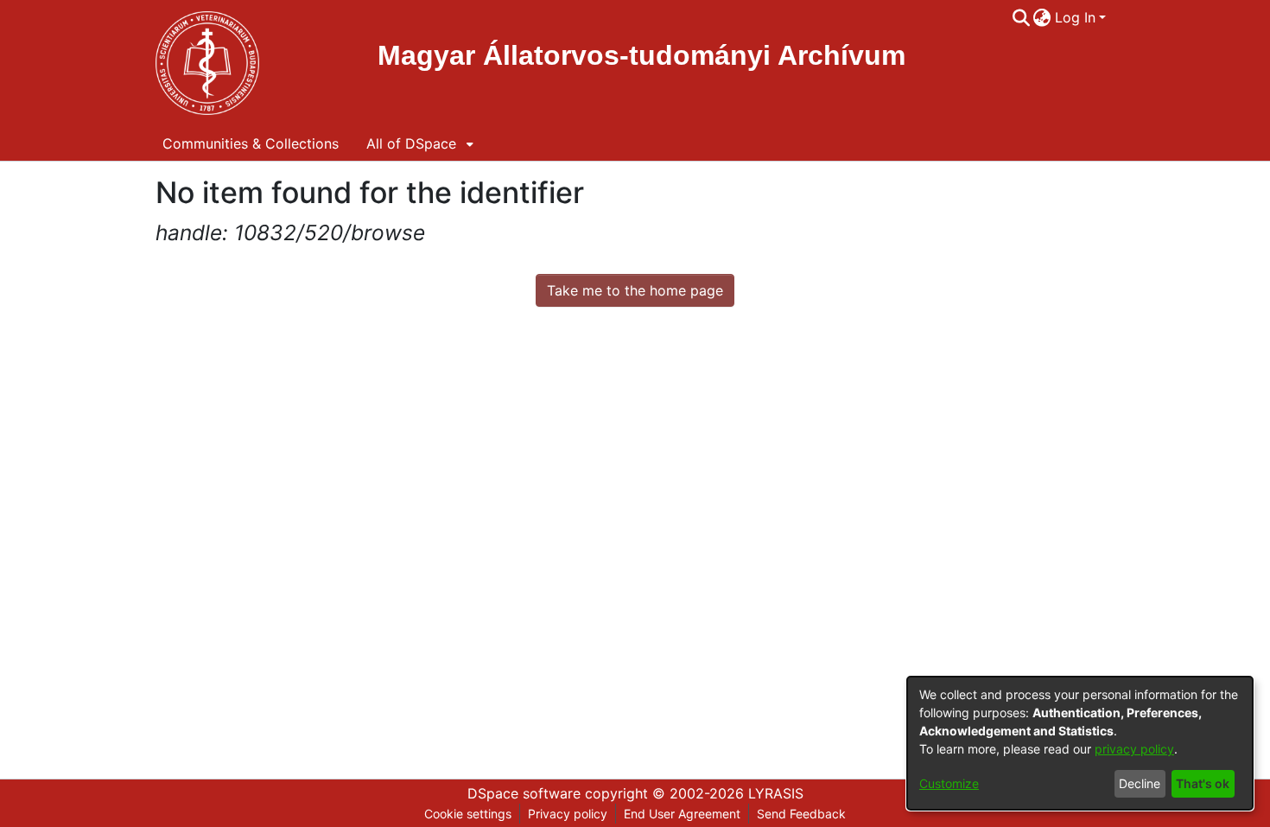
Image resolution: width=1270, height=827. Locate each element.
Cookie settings (467, 813)
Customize (949, 783)
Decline (1139, 783)
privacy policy (1134, 748)
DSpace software (524, 793)
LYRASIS (775, 793)
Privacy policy (567, 813)
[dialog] (1080, 743)
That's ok (1202, 783)
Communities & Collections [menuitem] (250, 143)
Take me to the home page (635, 290)
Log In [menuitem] (1075, 17)
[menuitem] (1042, 17)
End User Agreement (682, 813)
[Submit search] (1021, 17)
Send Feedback (801, 813)
